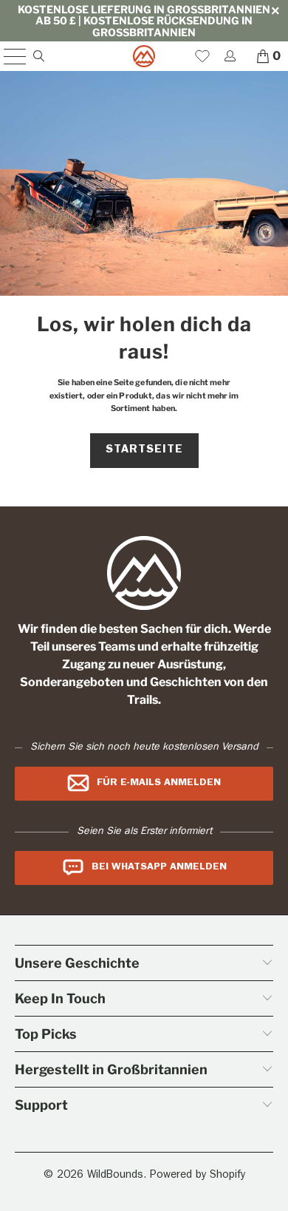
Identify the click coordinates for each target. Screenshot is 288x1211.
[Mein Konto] (229, 55)
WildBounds (115, 1175)
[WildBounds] (144, 56)
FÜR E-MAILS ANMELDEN (159, 783)
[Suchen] (38, 55)
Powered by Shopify (197, 1175)
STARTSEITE (144, 450)
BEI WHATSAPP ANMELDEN (159, 867)
